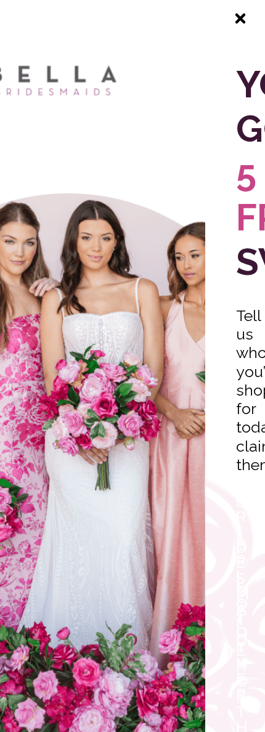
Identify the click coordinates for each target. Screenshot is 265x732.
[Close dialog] (240, 18)
